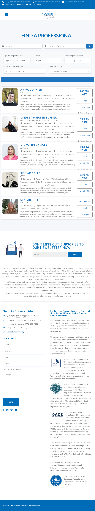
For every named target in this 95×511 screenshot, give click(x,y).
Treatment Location (57, 66)
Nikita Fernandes (33, 145)
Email (84, 101)
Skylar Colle (30, 173)
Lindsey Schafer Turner (38, 117)
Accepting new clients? (74, 55)
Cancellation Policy (15, 332)
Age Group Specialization (13, 55)
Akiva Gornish (31, 89)
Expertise (37, 55)
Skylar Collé (30, 200)
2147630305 (84, 201)
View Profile (85, 107)
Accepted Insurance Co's (13, 66)
